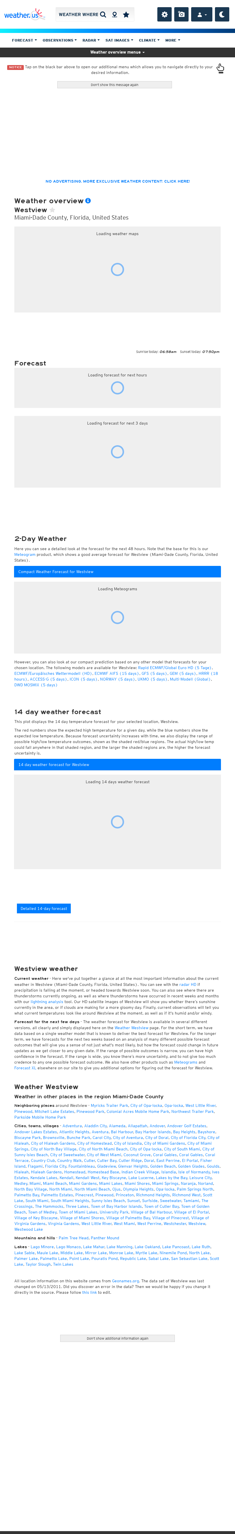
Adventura (72, 1125)
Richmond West (186, 1195)
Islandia (168, 1172)
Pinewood (23, 1111)
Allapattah (137, 1125)
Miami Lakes (110, 1183)
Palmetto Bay (26, 1195)
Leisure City (200, 1177)
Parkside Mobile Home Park (40, 1117)
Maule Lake (47, 1252)
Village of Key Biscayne (36, 1218)
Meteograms (185, 1062)
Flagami (35, 1166)
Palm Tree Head (74, 1238)
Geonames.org (125, 1281)
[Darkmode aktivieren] (222, 14)
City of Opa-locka (146, 1105)
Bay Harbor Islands (153, 1132)
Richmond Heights (153, 1195)
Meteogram (25, 554)
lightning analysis (47, 1001)
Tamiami (191, 1200)
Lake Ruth (201, 1246)
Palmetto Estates (57, 1195)
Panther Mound (105, 1238)
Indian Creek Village (140, 1172)
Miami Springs (165, 1183)
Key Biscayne (114, 1177)
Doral (149, 1160)
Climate (148, 40)
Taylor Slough (38, 1264)
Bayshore (206, 1132)
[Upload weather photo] (181, 14)
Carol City (102, 1137)
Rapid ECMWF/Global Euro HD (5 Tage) (175, 667)
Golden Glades (191, 1166)
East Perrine (168, 1160)
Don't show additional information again (117, 1338)
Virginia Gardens (63, 1223)
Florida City (55, 1166)
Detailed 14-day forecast (44, 908)
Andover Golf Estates (186, 1125)
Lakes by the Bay (171, 1177)
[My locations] (126, 14)
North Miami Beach (92, 1189)
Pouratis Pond (104, 1258)
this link (89, 1292)
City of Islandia (128, 1143)
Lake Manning (119, 1246)
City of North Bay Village (54, 1149)
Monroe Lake (121, 1252)
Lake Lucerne (141, 1177)
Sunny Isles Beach (108, 1200)
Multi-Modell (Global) (190, 679)
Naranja (188, 1183)
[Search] (103, 14)
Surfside (150, 1200)
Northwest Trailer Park (192, 1111)
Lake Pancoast (175, 1246)
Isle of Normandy (194, 1172)
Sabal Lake (158, 1258)
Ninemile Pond (173, 1252)
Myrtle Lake (146, 1252)
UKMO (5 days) (153, 679)
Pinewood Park (90, 1111)
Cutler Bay (106, 1160)
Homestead (74, 1172)
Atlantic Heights (74, 1132)
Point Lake (79, 1258)
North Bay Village (30, 1189)
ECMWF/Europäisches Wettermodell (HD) (53, 673)
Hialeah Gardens (46, 1172)
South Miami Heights (70, 1200)
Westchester (175, 1223)
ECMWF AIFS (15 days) (117, 673)
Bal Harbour (122, 1132)
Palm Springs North (195, 1189)
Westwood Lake (28, 1229)
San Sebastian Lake (189, 1258)
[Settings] (164, 14)
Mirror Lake (96, 1252)
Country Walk (69, 1160)
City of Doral (157, 1137)
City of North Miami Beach (103, 1149)
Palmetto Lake (53, 1258)
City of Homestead (94, 1143)
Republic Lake (133, 1258)
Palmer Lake (26, 1258)
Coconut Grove (137, 1154)
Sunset (133, 1200)
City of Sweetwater (67, 1154)
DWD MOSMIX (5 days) (36, 685)
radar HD (187, 984)
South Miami (37, 1200)
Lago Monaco (68, 1246)
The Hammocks (49, 1206)
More (171, 40)
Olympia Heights (138, 1189)
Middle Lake (71, 1252)
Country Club (43, 1160)
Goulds (213, 1166)
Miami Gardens (83, 1183)
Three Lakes (77, 1206)
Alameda (117, 1125)
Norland (205, 1183)
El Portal (190, 1160)
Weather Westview (131, 1027)
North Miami (60, 1189)
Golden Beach (163, 1166)
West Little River (200, 1105)
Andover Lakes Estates (35, 1132)
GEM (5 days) (183, 673)
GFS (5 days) (154, 673)
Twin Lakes (63, 1264)
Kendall (66, 1177)
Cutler (89, 1160)
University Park (114, 1212)
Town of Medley (42, 1212)
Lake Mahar (93, 1246)
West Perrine (149, 1223)
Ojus (116, 1189)
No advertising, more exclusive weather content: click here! (118, 181)
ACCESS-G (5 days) (48, 679)
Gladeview (106, 1166)
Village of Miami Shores (82, 1218)
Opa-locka (173, 1105)
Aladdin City (95, 1125)
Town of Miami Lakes (78, 1212)
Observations (59, 40)
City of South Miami (182, 1149)
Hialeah (21, 1172)
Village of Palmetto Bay (128, 1218)
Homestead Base (103, 1172)
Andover (157, 1125)
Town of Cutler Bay (161, 1206)
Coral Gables (165, 1154)
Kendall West (87, 1177)
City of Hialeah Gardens (53, 1143)
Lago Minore (42, 1246)
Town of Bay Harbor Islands (116, 1206)
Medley (20, 1183)
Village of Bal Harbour (151, 1212)
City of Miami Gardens (164, 1143)
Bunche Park (78, 1137)
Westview (196, 1223)
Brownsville (53, 1137)
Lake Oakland (147, 1246)
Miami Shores (137, 1183)
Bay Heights (184, 1132)
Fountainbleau (81, 1166)
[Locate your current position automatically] (114, 14)
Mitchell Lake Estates (54, 1111)
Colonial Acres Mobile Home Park (138, 1111)
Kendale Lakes (43, 1177)
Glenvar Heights (133, 1166)
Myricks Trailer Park (109, 1105)
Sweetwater (170, 1200)
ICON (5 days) (84, 679)
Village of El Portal (191, 1212)
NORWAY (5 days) (117, 679)
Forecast (23, 40)
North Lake (199, 1252)
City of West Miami (104, 1154)
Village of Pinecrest (170, 1218)
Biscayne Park (27, 1137)
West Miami (124, 1223)
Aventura (100, 1132)
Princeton (125, 1195)
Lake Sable (24, 1252)
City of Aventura (128, 1137)
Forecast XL (25, 1068)
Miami (35, 1183)
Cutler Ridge (130, 1160)
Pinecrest (84, 1195)
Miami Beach (55, 1183)
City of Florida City (188, 1137)
